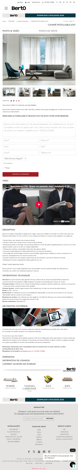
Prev (66, 21)
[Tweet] (14, 101)
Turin (39, 435)
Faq (64, 429)
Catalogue (64, 432)
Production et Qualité (13, 437)
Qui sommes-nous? (13, 432)
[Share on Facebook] (16, 101)
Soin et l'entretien (13, 439)
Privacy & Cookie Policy (64, 439)
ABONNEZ (49, 418)
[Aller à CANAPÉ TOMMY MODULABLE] (10, 379)
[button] (39, 181)
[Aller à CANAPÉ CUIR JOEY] (68, 379)
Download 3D (20, 301)
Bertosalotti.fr (19, 8)
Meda (39, 430)
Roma (39, 432)
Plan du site (29, 463)
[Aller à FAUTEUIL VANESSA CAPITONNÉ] (30, 379)
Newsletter (64, 434)
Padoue (39, 437)
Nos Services (13, 429)
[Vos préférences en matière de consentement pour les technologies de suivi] (74, 466)
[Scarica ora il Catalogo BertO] (39, 16)
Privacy (7, 168)
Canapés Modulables (22, 21)
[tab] (21, 32)
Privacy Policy (39, 463)
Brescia (39, 439)
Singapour (39, 444)
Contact (13, 434)
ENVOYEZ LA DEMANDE (20, 174)
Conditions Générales (64, 437)
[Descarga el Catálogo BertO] (39, 401)
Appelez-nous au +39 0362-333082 (34, 351)
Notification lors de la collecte (39, 468)
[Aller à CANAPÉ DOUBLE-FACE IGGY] (49, 379)
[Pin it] (19, 101)
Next (71, 21)
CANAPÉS (11, 21)
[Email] (11, 101)
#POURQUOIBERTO (14, 442)
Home (4, 21)
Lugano (39, 442)
